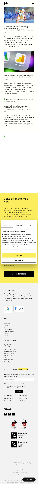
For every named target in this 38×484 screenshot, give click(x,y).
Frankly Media (10, 30)
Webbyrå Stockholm (10, 349)
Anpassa (18, 260)
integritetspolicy (11, 482)
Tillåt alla (19, 255)
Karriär (6, 335)
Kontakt (6, 333)
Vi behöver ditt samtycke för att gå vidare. (16, 384)
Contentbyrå (7, 362)
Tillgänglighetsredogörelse (19, 472)
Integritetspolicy (19, 470)
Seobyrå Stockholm (9, 347)
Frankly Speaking (28, 30)
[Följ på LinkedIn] (13, 414)
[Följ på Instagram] (9, 414)
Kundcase (7, 323)
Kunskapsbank (8, 329)
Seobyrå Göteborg (9, 353)
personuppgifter (9, 265)
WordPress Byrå (8, 359)
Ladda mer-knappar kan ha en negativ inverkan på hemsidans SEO (16, 106)
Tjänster (6, 325)
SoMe (5, 32)
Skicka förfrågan (19, 274)
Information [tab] (19, 225)
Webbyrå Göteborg (9, 355)
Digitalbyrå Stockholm (10, 345)
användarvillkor (23, 482)
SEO (5, 111)
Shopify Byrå (7, 357)
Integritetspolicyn (20, 387)
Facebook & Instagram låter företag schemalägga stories (16, 27)
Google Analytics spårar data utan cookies (18, 75)
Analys (26, 77)
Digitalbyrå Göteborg (10, 351)
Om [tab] (31, 225)
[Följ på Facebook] (5, 414)
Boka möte (30, 479)
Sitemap (19, 474)
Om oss (6, 327)
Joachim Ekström (10, 77)
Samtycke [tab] (6, 225)
